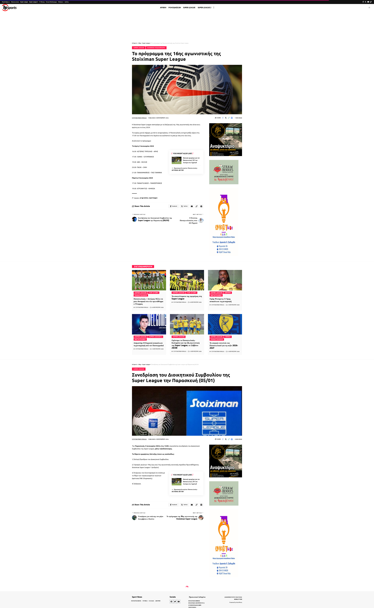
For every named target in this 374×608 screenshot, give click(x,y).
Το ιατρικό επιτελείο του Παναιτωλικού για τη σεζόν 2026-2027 (224, 345)
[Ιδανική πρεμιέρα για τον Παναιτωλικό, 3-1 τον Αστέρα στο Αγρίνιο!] (176, 160)
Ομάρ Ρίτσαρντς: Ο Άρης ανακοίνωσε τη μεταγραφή (221, 300)
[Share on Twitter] (225, 117)
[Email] (192, 206)
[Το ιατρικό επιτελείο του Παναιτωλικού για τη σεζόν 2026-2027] (225, 324)
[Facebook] (363, 1)
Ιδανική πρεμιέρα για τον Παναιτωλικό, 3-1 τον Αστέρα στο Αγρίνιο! (191, 160)
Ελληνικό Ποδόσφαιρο (156, 47)
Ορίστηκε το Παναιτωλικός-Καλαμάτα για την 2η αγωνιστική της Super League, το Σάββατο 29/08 (185, 344)
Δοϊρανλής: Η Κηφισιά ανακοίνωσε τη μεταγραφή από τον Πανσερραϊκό (149, 344)
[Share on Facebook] (222, 117)
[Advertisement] (187, 25)
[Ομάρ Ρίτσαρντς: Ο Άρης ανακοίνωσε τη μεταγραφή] (225, 280)
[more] (213, 7)
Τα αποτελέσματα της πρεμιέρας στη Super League (187, 297)
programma (144, 198)
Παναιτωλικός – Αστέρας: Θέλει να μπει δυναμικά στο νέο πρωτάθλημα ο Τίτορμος (148, 301)
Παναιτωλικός (141, 295)
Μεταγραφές (216, 295)
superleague (153, 198)
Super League (139, 47)
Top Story (153, 292)
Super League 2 (155, 336)
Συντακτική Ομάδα (139, 118)
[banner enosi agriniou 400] (225, 139)
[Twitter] (365, 1)
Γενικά (228, 336)
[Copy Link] (228, 117)
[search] (365, 7)
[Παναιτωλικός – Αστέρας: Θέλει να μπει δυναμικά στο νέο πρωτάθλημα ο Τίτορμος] (149, 280)
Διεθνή (228, 292)
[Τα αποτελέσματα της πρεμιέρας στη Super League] (187, 280)
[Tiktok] (371, 1)
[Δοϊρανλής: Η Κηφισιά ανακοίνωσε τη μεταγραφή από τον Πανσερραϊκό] (149, 324)
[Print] (231, 117)
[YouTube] (368, 1)
